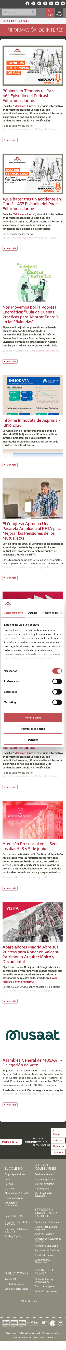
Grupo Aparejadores (15, 1174)
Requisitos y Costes (45, 1179)
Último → (58, 1152)
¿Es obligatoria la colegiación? (43, 1194)
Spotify (43, 129)
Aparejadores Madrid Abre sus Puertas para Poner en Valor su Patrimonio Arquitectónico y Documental (31, 954)
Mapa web (39, 1337)
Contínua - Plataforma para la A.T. (16, 1230)
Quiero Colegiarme (44, 1183)
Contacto (51, 1337)
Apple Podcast (19, 132)
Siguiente (58, 1146)
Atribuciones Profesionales (11, 1204)
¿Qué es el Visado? (44, 1233)
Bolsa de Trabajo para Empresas (46, 1228)
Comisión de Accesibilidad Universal (48, 1239)
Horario (8, 1179)
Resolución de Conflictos (47, 1250)
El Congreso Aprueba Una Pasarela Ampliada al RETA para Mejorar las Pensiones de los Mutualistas (32, 530)
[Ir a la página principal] (3, 2)
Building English (13, 1236)
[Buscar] (33, 12)
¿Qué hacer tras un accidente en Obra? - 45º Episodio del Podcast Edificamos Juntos (33, 203)
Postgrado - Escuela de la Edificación (17, 1223)
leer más (12, 139)
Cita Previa (10, 1188)
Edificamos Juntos (24, 105)
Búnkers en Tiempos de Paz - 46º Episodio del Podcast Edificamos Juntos (29, 95)
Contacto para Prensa (46, 1290)
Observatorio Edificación (17, 1193)
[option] (17, 1174)
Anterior (58, 1140)
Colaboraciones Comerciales (42, 1261)
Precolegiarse (42, 1188)
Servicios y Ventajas (45, 1174)
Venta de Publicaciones (16, 1288)
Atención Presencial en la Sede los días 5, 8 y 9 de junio (31, 846)
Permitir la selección (33, 728)
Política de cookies (51, 1333)
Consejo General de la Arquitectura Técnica (30, 350)
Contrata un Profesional (47, 1222)
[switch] (57, 681)
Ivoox (33, 132)
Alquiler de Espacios (45, 1255)
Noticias (9, 1183)
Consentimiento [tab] (13, 612)
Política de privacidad (29, 1333)
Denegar (33, 739)
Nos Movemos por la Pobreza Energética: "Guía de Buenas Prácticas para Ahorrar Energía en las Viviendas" (31, 314)
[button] (11, 1142)
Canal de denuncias (21, 1337)
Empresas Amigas (14, 1197)
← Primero (57, 1132)
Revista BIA (10, 1279)
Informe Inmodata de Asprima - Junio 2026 (31, 422)
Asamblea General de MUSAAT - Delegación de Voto (32, 1062)
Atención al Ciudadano (46, 1245)
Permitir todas (33, 717)
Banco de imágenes (45, 1286)
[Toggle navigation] (59, 13)
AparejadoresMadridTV (24, 129)
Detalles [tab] (32, 612)
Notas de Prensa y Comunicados (44, 1280)
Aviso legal (11, 1333)
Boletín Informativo (14, 1283)
